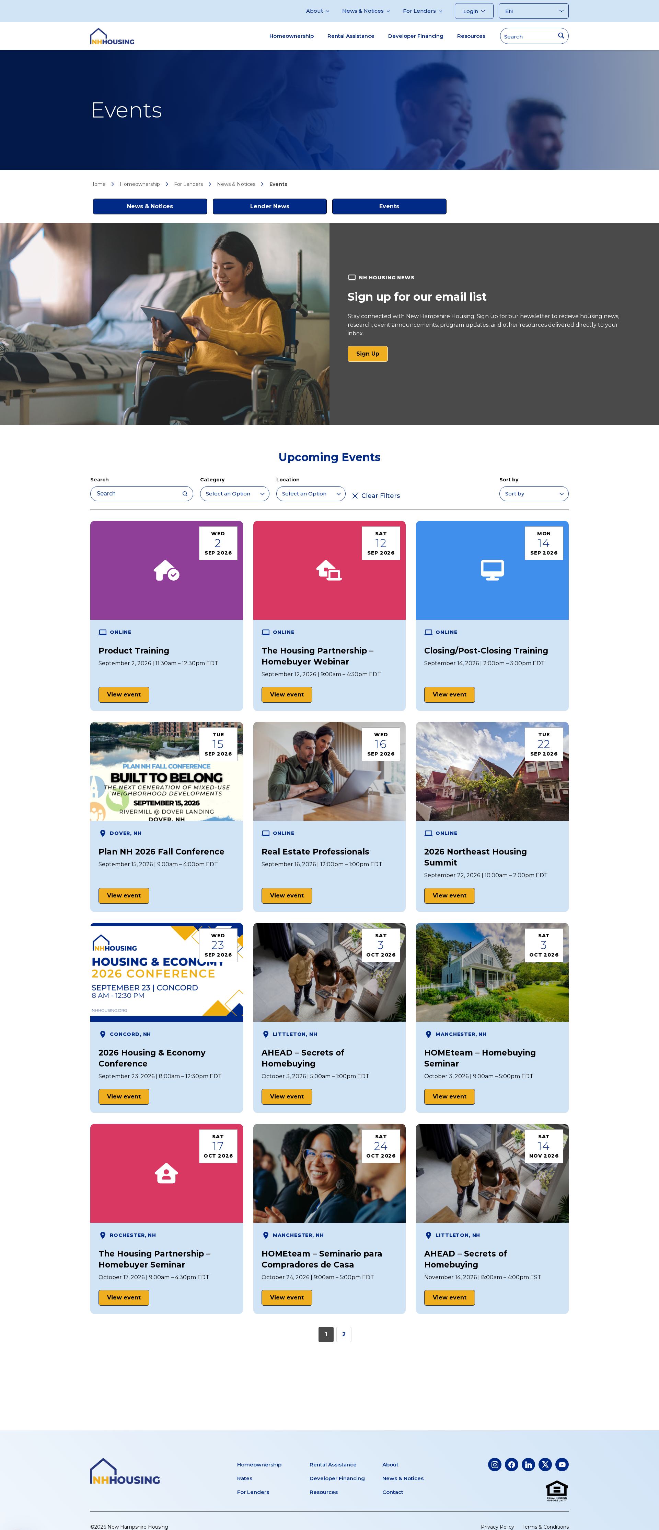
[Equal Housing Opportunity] (557, 1491)
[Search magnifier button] (561, 35)
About (314, 11)
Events (389, 206)
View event (124, 694)
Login (470, 11)
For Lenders (419, 11)
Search (99, 480)
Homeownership (291, 36)
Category (212, 480)
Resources (471, 36)
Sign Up (372, 356)
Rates (244, 1478)
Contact (392, 1492)
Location (288, 480)
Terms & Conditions (545, 1527)
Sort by (508, 480)
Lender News (269, 206)
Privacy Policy (497, 1527)
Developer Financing (415, 36)
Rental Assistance (350, 36)
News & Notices (363, 11)
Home (98, 184)
